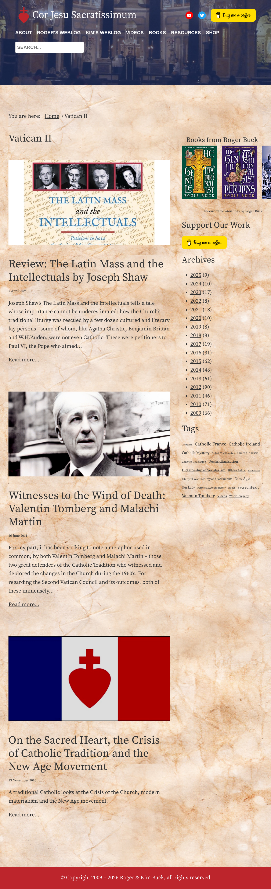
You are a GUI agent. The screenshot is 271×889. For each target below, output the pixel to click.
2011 (195, 396)
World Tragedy (239, 496)
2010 (195, 404)
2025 (195, 275)
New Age (242, 478)
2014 (195, 370)
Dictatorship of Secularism (203, 470)
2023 (195, 292)
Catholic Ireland (244, 444)
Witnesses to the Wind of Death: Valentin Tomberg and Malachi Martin (87, 509)
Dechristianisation (223, 461)
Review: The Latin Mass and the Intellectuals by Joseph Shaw (86, 271)
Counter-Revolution (194, 461)
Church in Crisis (247, 453)
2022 (195, 301)
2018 (195, 335)
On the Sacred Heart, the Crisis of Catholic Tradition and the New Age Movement (84, 754)
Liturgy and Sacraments (216, 479)
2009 (195, 413)
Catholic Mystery (196, 453)
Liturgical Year (190, 479)
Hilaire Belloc (237, 470)
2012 (195, 387)
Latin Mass (254, 470)
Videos (222, 496)
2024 (195, 284)
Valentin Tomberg (198, 496)
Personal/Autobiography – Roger (216, 487)
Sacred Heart (248, 487)
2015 (195, 361)
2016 (195, 353)
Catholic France (210, 444)
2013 (195, 378)
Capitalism (187, 444)
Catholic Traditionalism (223, 453)
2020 (195, 318)
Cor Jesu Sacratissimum (84, 15)
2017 (195, 344)
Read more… (23, 360)
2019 (195, 327)
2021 (195, 309)
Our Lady (188, 488)
